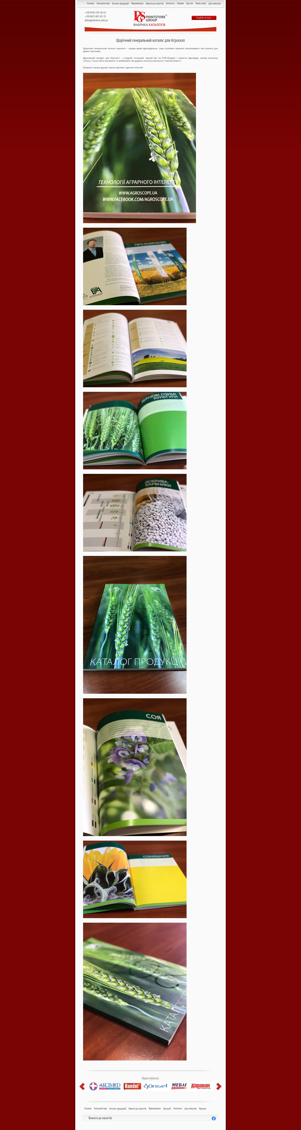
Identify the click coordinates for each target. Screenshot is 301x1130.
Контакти (170, 3)
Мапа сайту (201, 3)
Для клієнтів (215, 3)
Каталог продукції (120, 3)
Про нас (189, 3)
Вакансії (167, 1108)
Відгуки (202, 1108)
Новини (180, 3)
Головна (90, 3)
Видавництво (137, 3)
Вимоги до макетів (155, 3)
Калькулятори (103, 3)
